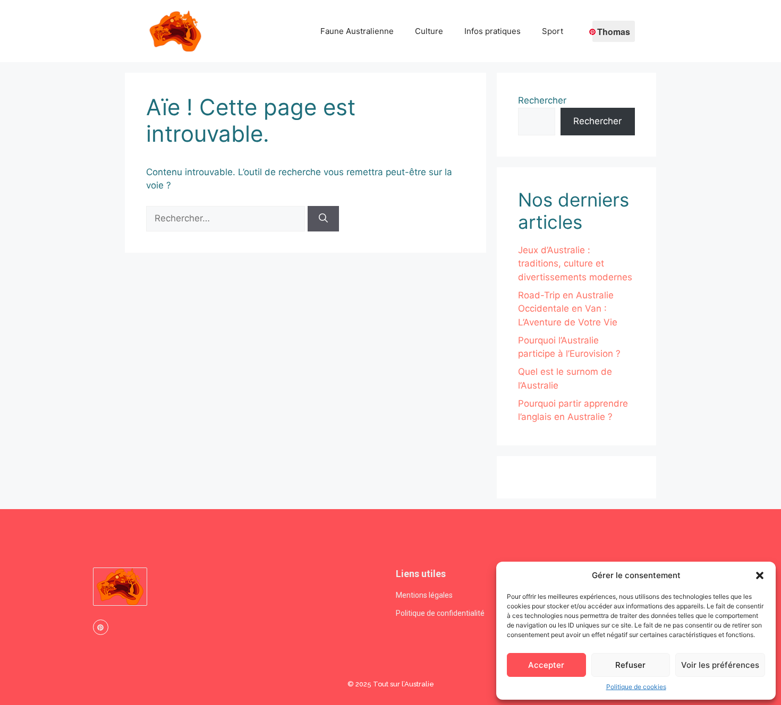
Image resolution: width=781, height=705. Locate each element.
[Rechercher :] (227, 218)
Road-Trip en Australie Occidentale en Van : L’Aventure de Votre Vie (567, 309)
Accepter (546, 665)
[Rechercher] (323, 218)
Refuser (630, 665)
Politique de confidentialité (440, 613)
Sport (552, 31)
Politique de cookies (636, 687)
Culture (429, 31)
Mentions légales (424, 595)
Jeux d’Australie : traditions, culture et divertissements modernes (575, 263)
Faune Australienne (357, 31)
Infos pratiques (492, 31)
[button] (759, 575)
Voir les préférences (720, 665)
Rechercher (542, 100)
